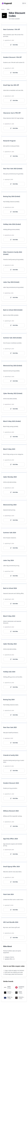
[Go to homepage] (7, 3)
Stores (3, 9)
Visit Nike (15, 45)
